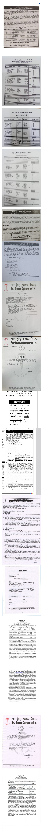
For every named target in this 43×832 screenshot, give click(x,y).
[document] (21, 416)
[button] (40, 3)
